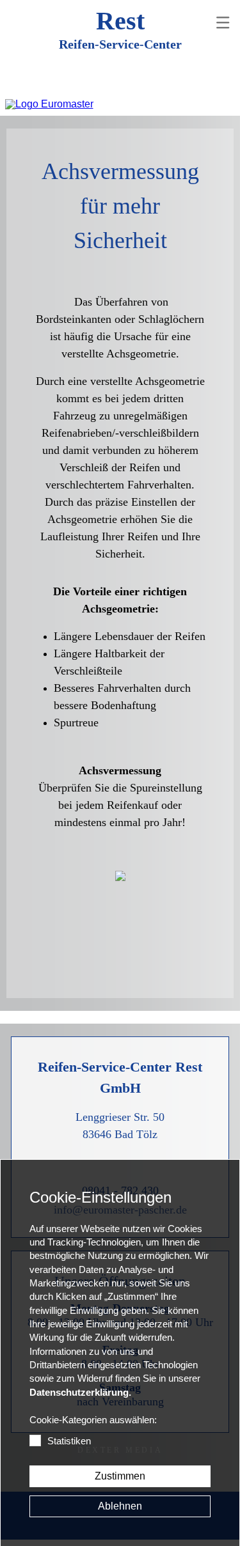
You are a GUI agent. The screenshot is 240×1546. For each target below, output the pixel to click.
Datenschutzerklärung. (80, 1392)
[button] (223, 22)
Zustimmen (120, 1476)
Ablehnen (120, 1506)
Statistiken (69, 1441)
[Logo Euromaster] (49, 104)
